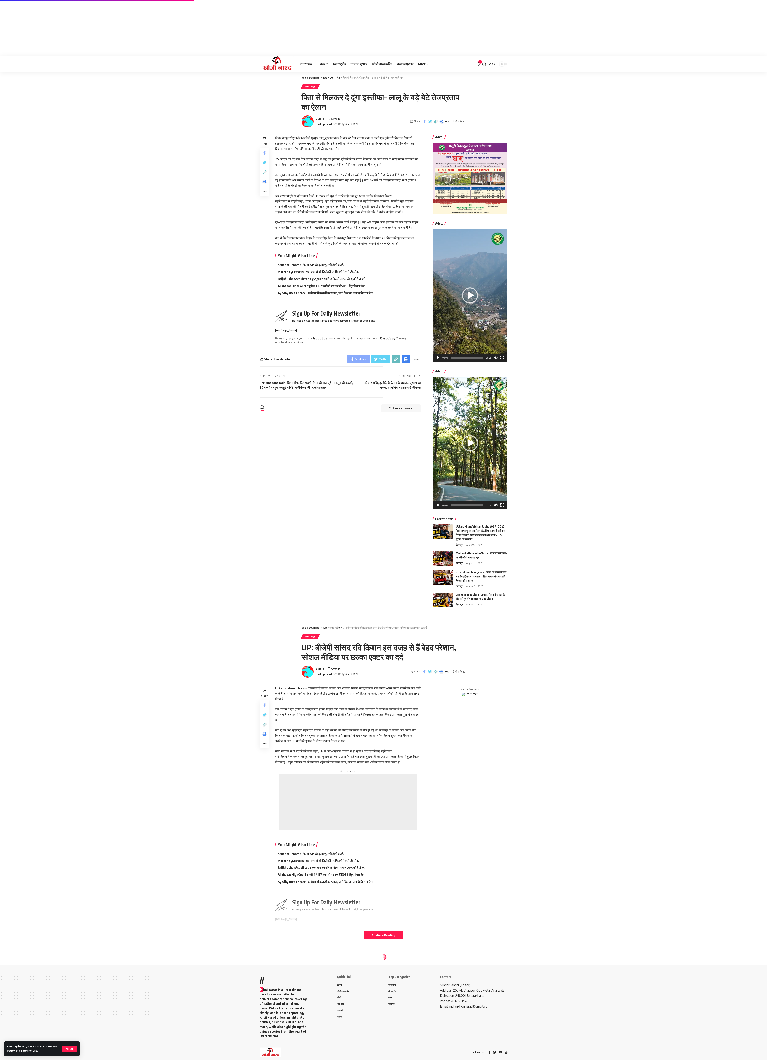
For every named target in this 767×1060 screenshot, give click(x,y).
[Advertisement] (120, 28)
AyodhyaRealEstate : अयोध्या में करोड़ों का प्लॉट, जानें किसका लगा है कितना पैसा (325, 293)
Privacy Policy (387, 338)
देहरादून (459, 544)
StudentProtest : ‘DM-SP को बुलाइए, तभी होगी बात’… (311, 265)
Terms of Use (29, 1050)
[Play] (438, 358)
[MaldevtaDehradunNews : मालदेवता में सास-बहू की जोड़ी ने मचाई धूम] (443, 558)
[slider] (467, 358)
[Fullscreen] (502, 358)
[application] (470, 295)
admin (320, 118)
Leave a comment (403, 408)
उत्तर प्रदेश (310, 86)
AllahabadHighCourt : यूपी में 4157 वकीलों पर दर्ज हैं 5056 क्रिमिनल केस (321, 286)
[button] (470, 295)
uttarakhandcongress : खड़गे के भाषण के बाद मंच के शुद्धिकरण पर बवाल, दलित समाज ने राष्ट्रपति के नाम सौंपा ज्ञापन (481, 576)
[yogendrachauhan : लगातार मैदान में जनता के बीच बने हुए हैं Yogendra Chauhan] (443, 600)
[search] (484, 64)
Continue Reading (383, 935)
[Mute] (496, 358)
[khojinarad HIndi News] (277, 64)
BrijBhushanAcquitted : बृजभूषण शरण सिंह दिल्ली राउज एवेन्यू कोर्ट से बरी (322, 279)
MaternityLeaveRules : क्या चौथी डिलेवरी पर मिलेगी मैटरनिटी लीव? (319, 272)
